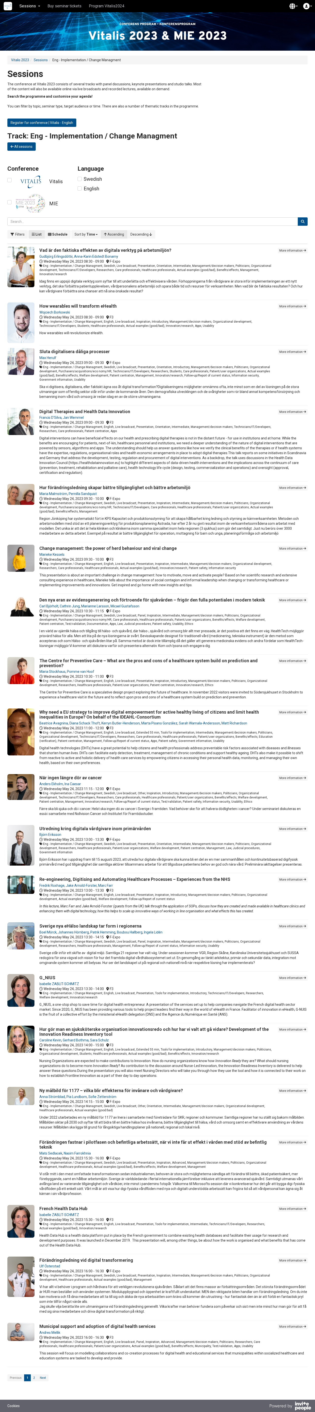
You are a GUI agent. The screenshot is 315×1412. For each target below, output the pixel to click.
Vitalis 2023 (20, 60)
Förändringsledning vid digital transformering (86, 1260)
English (91, 189)
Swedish (93, 179)
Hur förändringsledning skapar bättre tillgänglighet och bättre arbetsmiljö (114, 487)
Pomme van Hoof (80, 672)
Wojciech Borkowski (54, 312)
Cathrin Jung (70, 606)
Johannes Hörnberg (73, 932)
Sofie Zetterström (102, 1097)
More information (291, 250)
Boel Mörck (48, 932)
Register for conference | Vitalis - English (42, 123)
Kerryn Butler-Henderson (120, 723)
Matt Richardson (234, 723)
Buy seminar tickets (64, 6)
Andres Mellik (49, 1333)
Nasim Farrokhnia (77, 1153)
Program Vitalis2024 (106, 6)
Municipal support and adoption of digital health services (97, 1326)
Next (43, 1378)
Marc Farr (105, 885)
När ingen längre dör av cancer (70, 777)
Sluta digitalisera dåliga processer (74, 351)
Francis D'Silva (50, 418)
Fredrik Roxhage (51, 885)
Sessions (41, 60)
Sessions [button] (27, 6)
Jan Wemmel (73, 418)
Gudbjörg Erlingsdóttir (56, 256)
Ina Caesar (72, 784)
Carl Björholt (48, 606)
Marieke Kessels (51, 554)
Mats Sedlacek (50, 1153)
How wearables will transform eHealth (78, 306)
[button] (293, 6)
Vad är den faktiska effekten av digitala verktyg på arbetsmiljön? (105, 250)
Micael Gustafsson (124, 606)
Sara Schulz (99, 1040)
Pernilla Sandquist (83, 494)
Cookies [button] (13, 1406)
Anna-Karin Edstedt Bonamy (96, 256)
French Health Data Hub (63, 1208)
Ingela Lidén (153, 932)
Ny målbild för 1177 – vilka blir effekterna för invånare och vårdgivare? (111, 1090)
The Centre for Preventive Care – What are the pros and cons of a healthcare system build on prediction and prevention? (148, 663)
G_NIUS (47, 977)
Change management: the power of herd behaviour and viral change (108, 548)
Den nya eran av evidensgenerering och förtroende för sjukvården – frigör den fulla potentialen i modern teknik (152, 599)
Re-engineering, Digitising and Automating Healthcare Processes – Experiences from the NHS (134, 879)
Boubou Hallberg (129, 932)
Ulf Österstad (49, 1266)
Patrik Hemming (102, 932)
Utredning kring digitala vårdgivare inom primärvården (95, 828)
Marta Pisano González (159, 723)
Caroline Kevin (50, 1040)
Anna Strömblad (52, 1097)
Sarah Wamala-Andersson (199, 723)
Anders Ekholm (51, 784)
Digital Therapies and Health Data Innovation (84, 411)
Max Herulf (47, 358)
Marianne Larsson (95, 606)
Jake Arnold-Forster (81, 885)
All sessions (23, 147)
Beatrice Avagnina (53, 723)
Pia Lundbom (76, 1097)
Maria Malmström (53, 494)
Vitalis (56, 181)
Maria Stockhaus (52, 672)
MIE (53, 204)
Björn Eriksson (50, 835)
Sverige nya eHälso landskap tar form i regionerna (90, 926)
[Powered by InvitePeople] (290, 1407)
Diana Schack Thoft (84, 723)
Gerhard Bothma (76, 1040)
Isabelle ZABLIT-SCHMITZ (59, 984)
